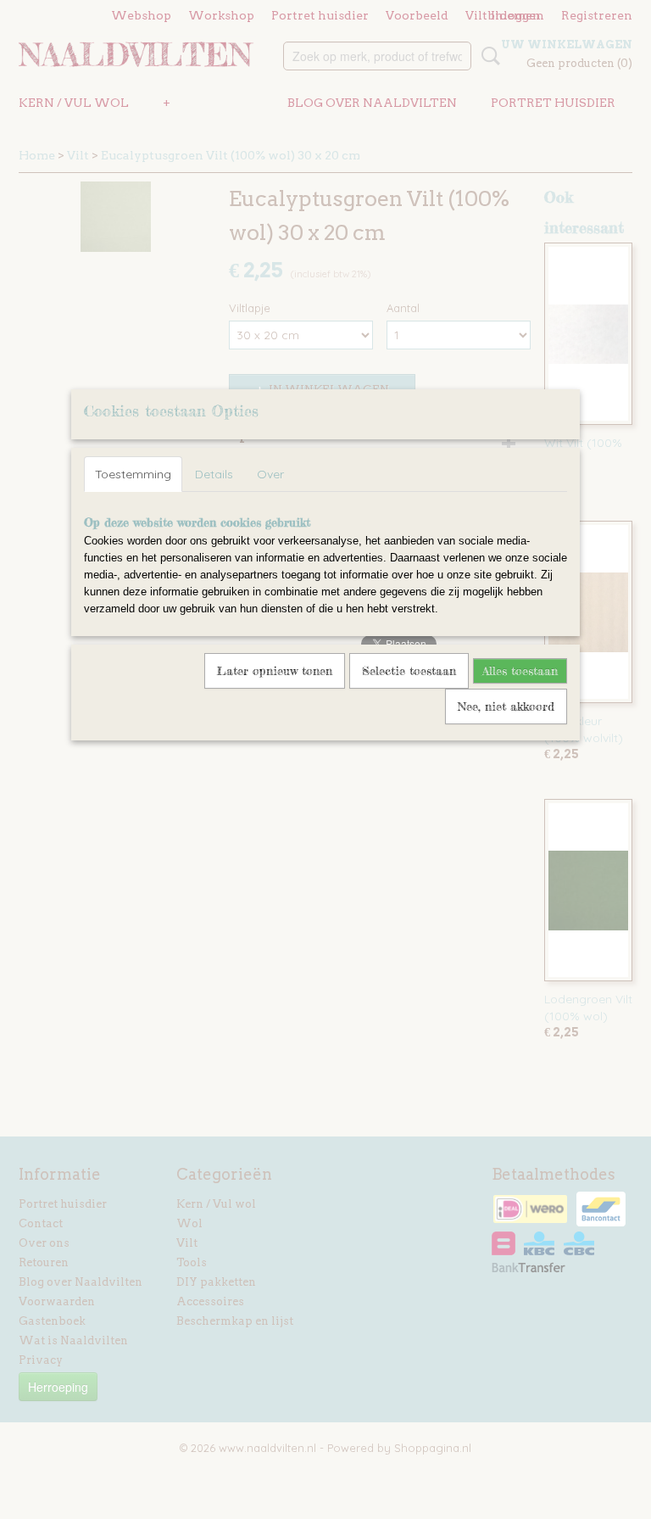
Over (270, 474)
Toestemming (133, 474)
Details (214, 474)
